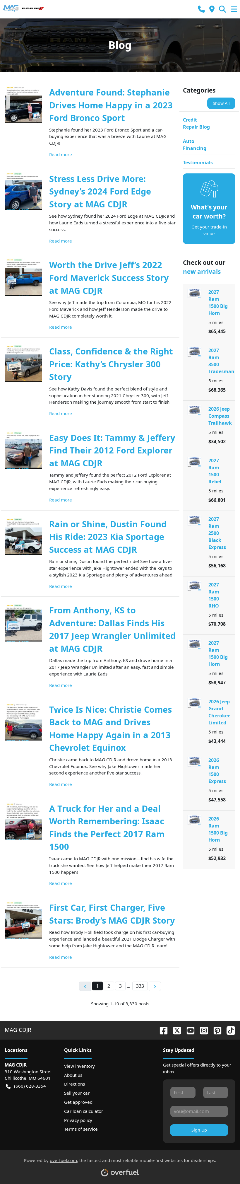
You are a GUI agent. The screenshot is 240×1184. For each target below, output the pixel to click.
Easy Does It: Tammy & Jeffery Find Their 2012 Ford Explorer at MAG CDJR (112, 450)
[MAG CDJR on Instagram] (201, 1030)
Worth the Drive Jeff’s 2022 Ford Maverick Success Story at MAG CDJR (109, 277)
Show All (221, 103)
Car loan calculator (83, 1111)
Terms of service (81, 1129)
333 (140, 986)
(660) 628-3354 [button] (30, 1086)
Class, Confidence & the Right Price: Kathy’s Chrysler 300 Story (111, 363)
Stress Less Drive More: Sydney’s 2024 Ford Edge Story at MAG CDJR (100, 191)
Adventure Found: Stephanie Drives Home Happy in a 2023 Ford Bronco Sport (111, 104)
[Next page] (155, 986)
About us (73, 1075)
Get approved (78, 1102)
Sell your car (77, 1093)
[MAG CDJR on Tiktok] (228, 1030)
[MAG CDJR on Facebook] (161, 1030)
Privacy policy (78, 1120)
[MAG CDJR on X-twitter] (174, 1030)
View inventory (79, 1066)
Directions (74, 1084)
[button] (201, 9)
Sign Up (199, 1130)
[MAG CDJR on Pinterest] (215, 1030)
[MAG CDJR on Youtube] (188, 1030)
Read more (60, 154)
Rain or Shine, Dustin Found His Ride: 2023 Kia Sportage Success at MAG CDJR (108, 536)
